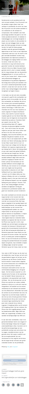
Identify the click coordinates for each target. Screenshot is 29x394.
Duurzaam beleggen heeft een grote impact (13, 372)
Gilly (8, 346)
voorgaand (4, 369)
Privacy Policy (13, 363)
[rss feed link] (22, 385)
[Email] (18, 385)
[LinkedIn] (13, 385)
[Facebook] (3, 385)
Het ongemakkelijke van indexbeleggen (14, 377)
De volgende (4, 375)
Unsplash (15, 346)
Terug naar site (6, 1)
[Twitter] (8, 385)
